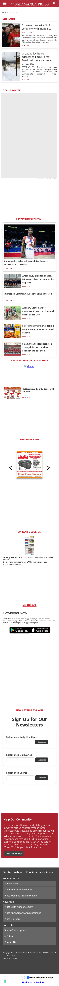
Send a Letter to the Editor (18, 889)
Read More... (27, 45)
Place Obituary (12, 919)
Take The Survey (13, 853)
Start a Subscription (15, 930)
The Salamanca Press (20, 953)
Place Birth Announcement (18, 906)
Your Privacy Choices (42, 977)
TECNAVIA (13, 958)
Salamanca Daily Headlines (21, 737)
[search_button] (54, 3)
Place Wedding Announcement (20, 895)
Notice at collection (33, 982)
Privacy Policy (11, 955)
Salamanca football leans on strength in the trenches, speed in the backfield (37, 347)
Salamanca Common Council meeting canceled (28, 293)
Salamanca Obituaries (19, 755)
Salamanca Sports (16, 772)
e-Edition (9, 936)
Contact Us (10, 942)
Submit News (11, 883)
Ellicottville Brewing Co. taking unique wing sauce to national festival (38, 329)
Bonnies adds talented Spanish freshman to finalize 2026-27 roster (26, 263)
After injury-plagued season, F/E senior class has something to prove (38, 279)
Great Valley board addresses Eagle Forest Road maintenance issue (36, 57)
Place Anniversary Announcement (22, 912)
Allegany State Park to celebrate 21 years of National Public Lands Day (38, 311)
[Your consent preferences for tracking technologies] (5, 981)
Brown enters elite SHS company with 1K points (36, 27)
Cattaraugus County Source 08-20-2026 (38, 390)
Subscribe (42, 742)
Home (5, 12)
